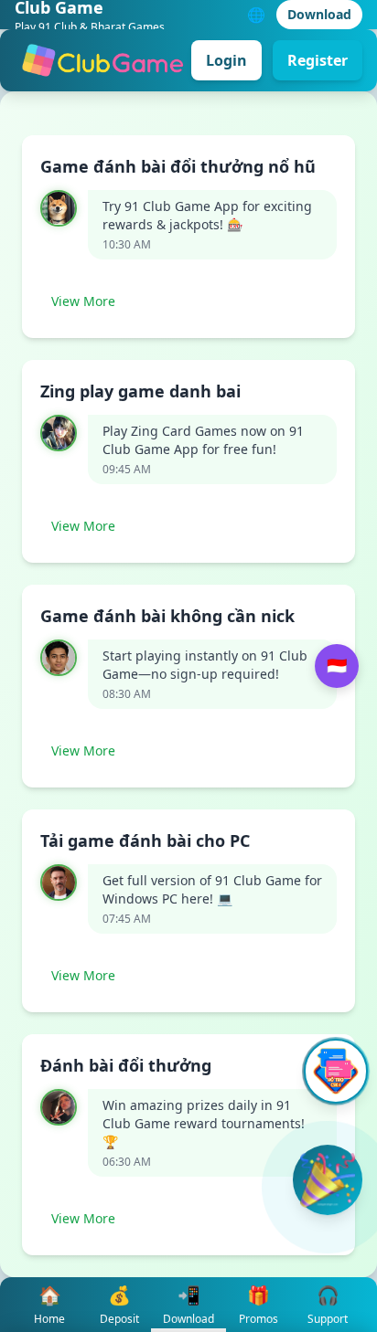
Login (226, 60)
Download (319, 14)
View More (83, 301)
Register (317, 60)
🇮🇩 (337, 666)
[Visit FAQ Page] (336, 1071)
